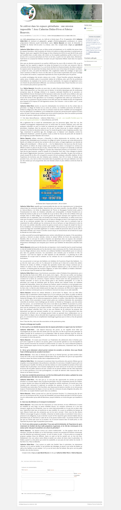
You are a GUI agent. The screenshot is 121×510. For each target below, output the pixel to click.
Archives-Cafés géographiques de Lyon (55, 35)
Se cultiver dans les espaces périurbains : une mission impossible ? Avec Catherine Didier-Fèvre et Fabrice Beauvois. (46, 29)
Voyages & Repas (86, 21)
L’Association (97, 21)
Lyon (74, 35)
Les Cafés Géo (28, 35)
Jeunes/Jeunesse (26, 461)
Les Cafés (54, 21)
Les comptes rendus (68, 35)
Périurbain (38, 461)
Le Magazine (76, 21)
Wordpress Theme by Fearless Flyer (95, 504)
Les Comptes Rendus (64, 21)
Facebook (89, 28)
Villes (42, 461)
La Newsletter (90, 30)
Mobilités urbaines (33, 461)
